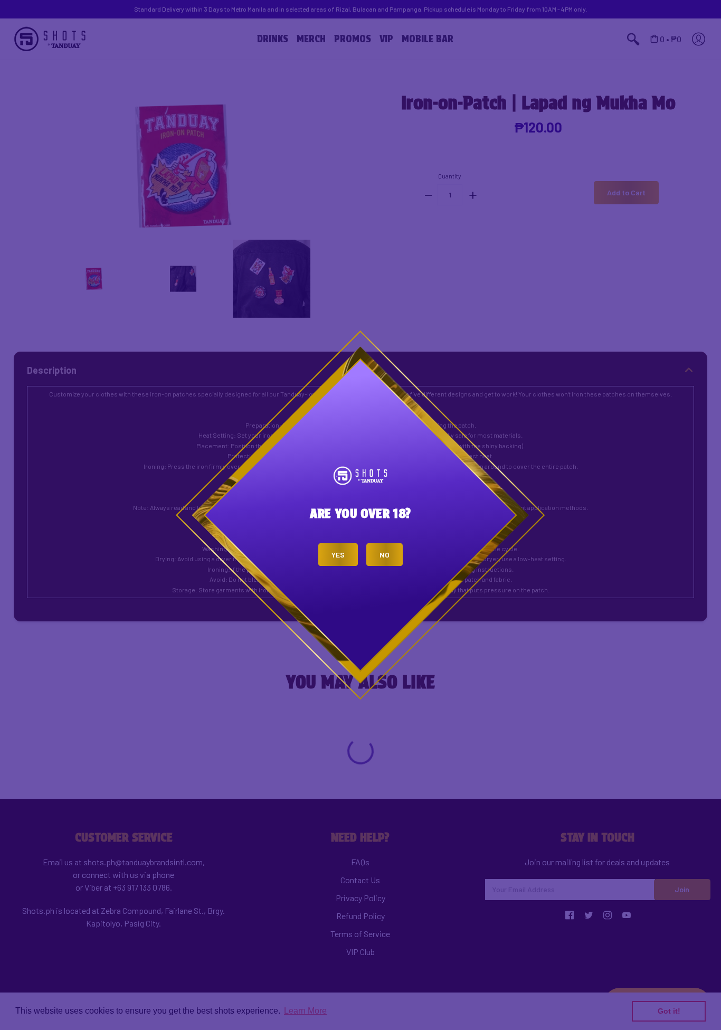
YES (338, 554)
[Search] (353, 11)
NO (385, 554)
